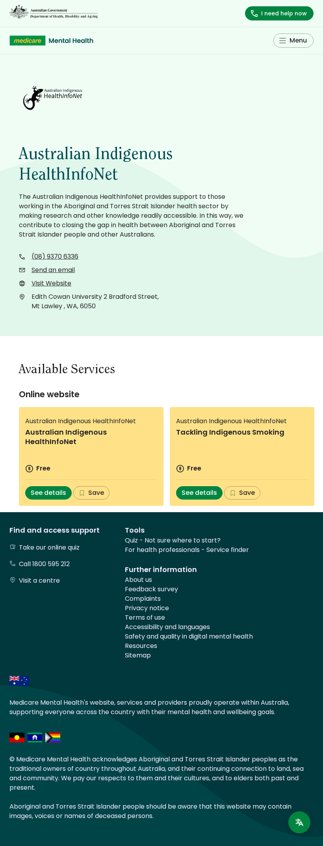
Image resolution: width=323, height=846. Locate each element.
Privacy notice (147, 608)
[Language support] (299, 822)
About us (138, 579)
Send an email (53, 269)
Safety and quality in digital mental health (189, 636)
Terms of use (145, 617)
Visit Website (51, 283)
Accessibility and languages (167, 626)
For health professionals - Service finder (187, 549)
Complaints (143, 598)
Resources (141, 645)
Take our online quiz (49, 547)
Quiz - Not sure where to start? (173, 540)
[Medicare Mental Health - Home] (51, 40)
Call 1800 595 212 (44, 563)
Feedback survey (151, 589)
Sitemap (138, 655)
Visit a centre (39, 580)
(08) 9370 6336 (55, 256)
